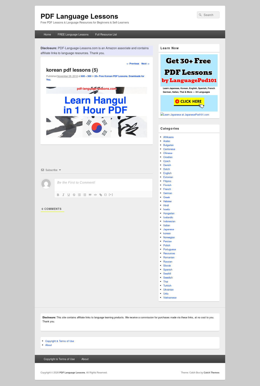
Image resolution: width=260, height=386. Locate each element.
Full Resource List (106, 34)
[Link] (100, 195)
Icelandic (168, 217)
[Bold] (58, 195)
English (167, 173)
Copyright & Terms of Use (59, 341)
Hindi (166, 205)
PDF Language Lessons (79, 16)
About (48, 345)
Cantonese (169, 149)
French (167, 189)
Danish (167, 165)
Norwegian (169, 237)
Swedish (168, 277)
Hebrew (167, 201)
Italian (166, 225)
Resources (169, 253)
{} (105, 194)
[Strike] (74, 195)
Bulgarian (168, 145)
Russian (167, 261)
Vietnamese (169, 297)
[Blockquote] (90, 195)
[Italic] (63, 195)
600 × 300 (86, 76)
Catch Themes (211, 372)
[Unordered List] (84, 195)
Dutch (166, 169)
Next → (145, 63)
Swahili (167, 273)
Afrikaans (168, 137)
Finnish (167, 185)
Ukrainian (168, 289)
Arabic (166, 141)
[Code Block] (95, 195)
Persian (167, 241)
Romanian (168, 257)
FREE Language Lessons (73, 34)
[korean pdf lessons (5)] (96, 136)
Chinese (167, 153)
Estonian (168, 177)
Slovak (167, 265)
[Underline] (68, 195)
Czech (166, 161)
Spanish (167, 269)
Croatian (167, 157)
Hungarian (168, 213)
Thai (165, 281)
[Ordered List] (79, 195)
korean (167, 233)
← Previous (133, 63)
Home (47, 34)
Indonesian (169, 221)
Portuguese (169, 249)
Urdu (165, 293)
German (167, 193)
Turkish (167, 285)
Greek (166, 197)
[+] (111, 194)
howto (166, 209)
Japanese (168, 229)
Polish (166, 245)
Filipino (167, 181)
